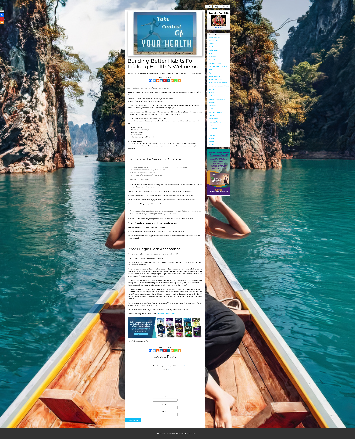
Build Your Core (213, 50)
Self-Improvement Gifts (166, 314)
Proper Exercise (213, 119)
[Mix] (172, 80)
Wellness (211, 141)
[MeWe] (168, 80)
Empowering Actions (154, 73)
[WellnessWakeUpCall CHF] (218, 172)
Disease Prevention (214, 60)
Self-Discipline (213, 128)
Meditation (212, 102)
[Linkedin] (161, 80)
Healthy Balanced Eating (216, 79)
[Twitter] (154, 80)
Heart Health (212, 89)
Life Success (212, 96)
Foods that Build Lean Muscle (218, 66)
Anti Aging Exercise (214, 37)
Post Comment (133, 420)
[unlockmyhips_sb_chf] (218, 20)
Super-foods (212, 135)
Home (208, 7)
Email (165, 404)
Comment (165, 369)
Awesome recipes (214, 40)
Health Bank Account (182, 73)
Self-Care (211, 125)
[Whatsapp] (176, 80)
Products (225, 7)
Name (165, 397)
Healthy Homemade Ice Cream (218, 83)
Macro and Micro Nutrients (217, 99)
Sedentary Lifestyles (215, 122)
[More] (179, 80)
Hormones (212, 92)
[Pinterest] (165, 80)
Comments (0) (196, 73)
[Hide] (0, 26)
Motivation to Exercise (215, 112)
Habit (164, 73)
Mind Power (212, 109)
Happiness (170, 73)
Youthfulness (213, 145)
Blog (216, 7)
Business (143, 73)
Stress (210, 132)
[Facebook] (150, 80)
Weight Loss (212, 138)
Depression (212, 56)
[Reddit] (157, 80)
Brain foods (212, 47)
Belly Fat (211, 43)
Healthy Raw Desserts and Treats (219, 86)
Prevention (212, 115)
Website (165, 411)
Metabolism (212, 105)
